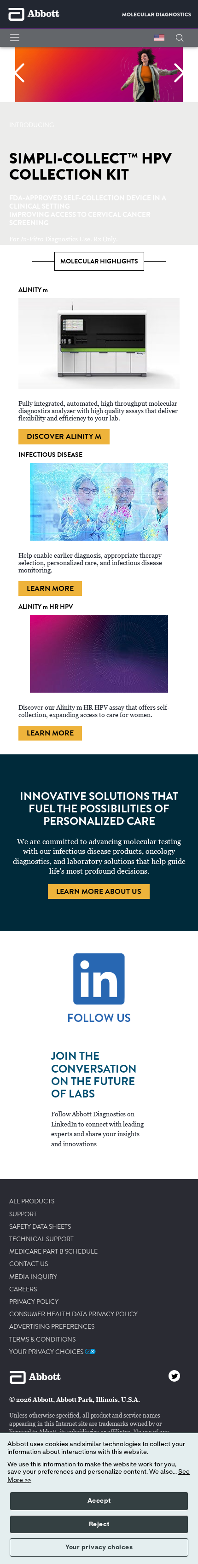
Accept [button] (99, 1501)
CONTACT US (28, 1264)
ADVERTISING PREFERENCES (51, 1327)
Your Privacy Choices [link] (47, 1352)
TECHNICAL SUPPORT (41, 1239)
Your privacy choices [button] (99, 1547)
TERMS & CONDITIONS (42, 1339)
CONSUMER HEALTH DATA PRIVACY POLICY (73, 1314)
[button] (179, 38)
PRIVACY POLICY (33, 1302)
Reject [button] (99, 1524)
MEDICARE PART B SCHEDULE (53, 1252)
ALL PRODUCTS (31, 1201)
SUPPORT (23, 1214)
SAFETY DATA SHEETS (40, 1227)
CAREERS (23, 1289)
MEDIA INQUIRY (33, 1277)
